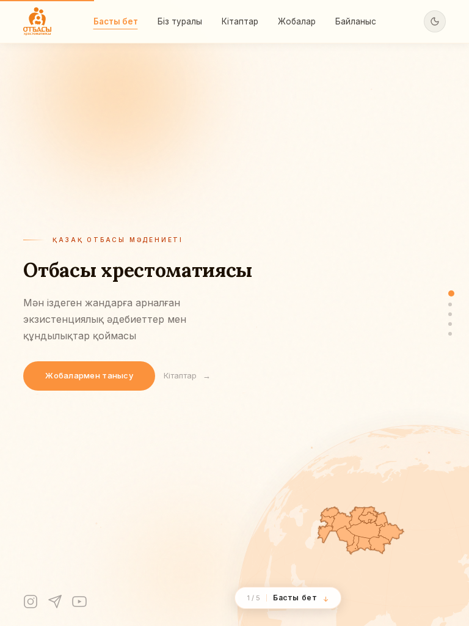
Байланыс (355, 21)
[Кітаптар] (450, 314)
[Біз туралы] (450, 304)
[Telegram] (55, 601)
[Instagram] (30, 601)
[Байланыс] (450, 334)
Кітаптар (240, 21)
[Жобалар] (450, 324)
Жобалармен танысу (89, 375)
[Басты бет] (451, 293)
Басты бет (115, 21)
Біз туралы (180, 21)
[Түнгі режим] (435, 21)
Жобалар (297, 21)
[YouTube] (79, 601)
